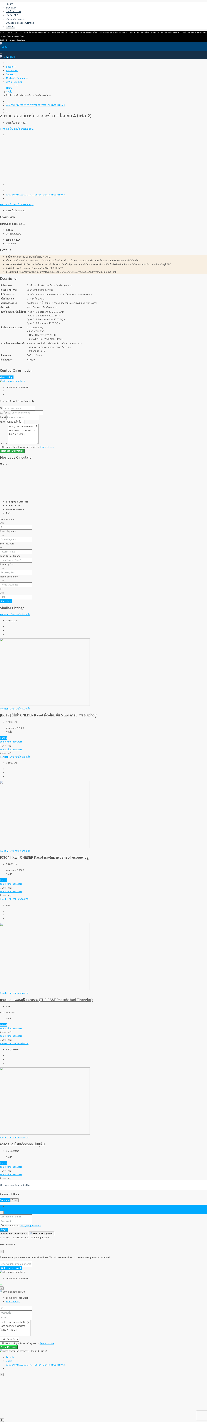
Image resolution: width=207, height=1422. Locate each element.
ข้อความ (3, 443)
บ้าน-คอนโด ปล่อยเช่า (15, 19)
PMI (2, 589)
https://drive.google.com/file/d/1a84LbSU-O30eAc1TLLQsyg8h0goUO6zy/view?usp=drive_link (67, 272)
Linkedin (54, 105)
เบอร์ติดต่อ (5, 413)
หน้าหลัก (9, 4)
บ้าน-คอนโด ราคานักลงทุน (21, 129)
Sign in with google (42, 1234)
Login (4, 1229)
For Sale (5, 129)
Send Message (8, 1347)
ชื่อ (1, 408)
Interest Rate (7, 544)
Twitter (33, 105)
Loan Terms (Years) (10, 556)
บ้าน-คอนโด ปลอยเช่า (20, 615)
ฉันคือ (2, 422)
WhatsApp (11, 105)
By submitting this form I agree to (28, 447)
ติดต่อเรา (10, 26)
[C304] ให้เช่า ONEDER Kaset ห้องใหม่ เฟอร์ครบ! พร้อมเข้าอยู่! (45, 857)
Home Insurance (9, 577)
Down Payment (8, 531)
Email (62, 105)
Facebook (22, 105)
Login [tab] (9, 1206)
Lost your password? (30, 1226)
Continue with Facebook (14, 1234)
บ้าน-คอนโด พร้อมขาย (18, 899)
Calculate (6, 601)
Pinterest (43, 105)
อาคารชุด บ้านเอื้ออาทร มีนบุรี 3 (22, 1144)
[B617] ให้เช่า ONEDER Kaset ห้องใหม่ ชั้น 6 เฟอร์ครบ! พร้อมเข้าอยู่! (48, 715)
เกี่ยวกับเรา (11, 8)
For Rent (5, 615)
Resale (4, 899)
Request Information (12, 451)
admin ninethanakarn (11, 742)
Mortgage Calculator (17, 78)
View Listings (6, 377)
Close (14, 1200)
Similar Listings (14, 82)
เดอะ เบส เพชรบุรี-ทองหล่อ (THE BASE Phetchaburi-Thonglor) (46, 1000)
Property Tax (7, 564)
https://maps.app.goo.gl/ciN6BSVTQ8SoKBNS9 (38, 268)
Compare (5, 1200)
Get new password (11, 1268)
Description (12, 71)
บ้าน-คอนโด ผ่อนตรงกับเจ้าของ (20, 23)
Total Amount (7, 519)
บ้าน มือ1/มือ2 (12, 15)
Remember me (11, 1226)
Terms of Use (47, 447)
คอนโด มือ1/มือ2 (13, 11)
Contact (10, 74)
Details (9, 67)
